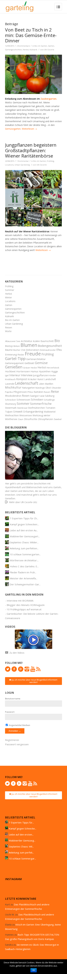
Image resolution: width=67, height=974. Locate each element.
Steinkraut (22, 407)
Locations (9, 165)
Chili (23, 349)
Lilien (41, 383)
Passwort (9, 711)
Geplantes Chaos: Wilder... (24, 542)
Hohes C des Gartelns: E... (24, 566)
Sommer (9, 290)
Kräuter (32, 379)
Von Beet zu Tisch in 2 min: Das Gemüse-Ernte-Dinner (31, 35)
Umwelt (17, 411)
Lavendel (9, 383)
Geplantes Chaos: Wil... (21, 846)
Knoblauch (10, 379)
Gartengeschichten (13, 49)
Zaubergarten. (48, 98)
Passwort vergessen (17, 744)
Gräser (26, 367)
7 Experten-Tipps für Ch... (24, 518)
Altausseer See (12, 341)
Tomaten (50, 407)
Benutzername (12, 698)
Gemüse (41, 362)
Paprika (9, 391)
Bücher (16, 349)
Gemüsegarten (13, 128)
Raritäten (38, 391)
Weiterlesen (29, 128)
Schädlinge (49, 399)
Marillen (49, 383)
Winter (8, 297)
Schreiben (37, 399)
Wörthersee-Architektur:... (24, 560)
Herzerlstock (53, 367)
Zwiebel (57, 419)
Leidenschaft (26, 383)
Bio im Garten (40, 46)
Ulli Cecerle (49, 49)
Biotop (9, 345)
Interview (27, 375)
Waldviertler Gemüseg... (22, 840)
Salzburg (49, 395)
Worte (8, 331)
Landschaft (50, 379)
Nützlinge (40, 387)
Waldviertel (49, 411)
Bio (57, 340)
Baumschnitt (47, 341)
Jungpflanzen (41, 375)
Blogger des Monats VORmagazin (26, 605)
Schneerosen (23, 399)
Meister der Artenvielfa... (23, 578)
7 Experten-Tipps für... (21, 822)
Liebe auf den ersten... (21, 834)
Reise (55, 391)
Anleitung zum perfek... (21, 852)
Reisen (8, 327)
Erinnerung (11, 354)
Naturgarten (28, 387)
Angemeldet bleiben (19, 725)
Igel (7, 375)
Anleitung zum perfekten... (24, 548)
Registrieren (12, 740)
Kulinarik (33, 49)
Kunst (40, 379)
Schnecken (10, 399)
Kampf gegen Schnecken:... (24, 524)
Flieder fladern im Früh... (23, 572)
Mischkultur (13, 387)
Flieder (21, 354)
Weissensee (25, 415)
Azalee (36, 341)
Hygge (54, 371)
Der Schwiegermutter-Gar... (25, 584)
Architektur (26, 341)
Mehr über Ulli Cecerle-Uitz (23, 502)
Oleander (56, 387)
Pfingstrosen (20, 391)
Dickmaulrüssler (48, 349)
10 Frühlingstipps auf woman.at (24, 609)
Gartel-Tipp (15, 358)
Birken (16, 346)
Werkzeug (38, 415)
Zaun (20, 419)
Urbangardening (33, 411)
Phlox (30, 391)
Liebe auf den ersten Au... (24, 530)
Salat (41, 395)
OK (33, 970)
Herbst (26, 49)
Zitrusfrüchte (30, 419)
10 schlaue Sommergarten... (25, 554)
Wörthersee (11, 419)
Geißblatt (29, 363)
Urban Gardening (22, 165)
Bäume (9, 349)
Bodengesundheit (50, 346)
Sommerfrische (41, 404)
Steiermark (10, 407)
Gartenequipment (14, 363)
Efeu (59, 350)
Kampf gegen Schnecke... (22, 828)
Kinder (52, 375)
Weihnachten (12, 415)
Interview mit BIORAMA (20, 600)
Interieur (14, 375)
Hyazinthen (45, 371)
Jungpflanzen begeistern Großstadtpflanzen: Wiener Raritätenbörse (30, 150)
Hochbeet (10, 371)
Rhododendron (13, 395)
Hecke (34, 367)
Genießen (13, 367)
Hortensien (23, 371)
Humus (34, 371)
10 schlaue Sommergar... (22, 858)
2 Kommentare (23, 46)
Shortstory (10, 403)
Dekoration (32, 349)
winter (47, 415)
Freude (33, 353)
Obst (48, 387)
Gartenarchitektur (36, 359)
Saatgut (34, 395)
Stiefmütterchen (36, 407)
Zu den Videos (16, 652)
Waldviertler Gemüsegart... (25, 536)
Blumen (28, 345)
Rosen (25, 395)
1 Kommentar (23, 161)
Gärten (51, 46)
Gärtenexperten (13, 308)
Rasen (47, 391)
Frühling (50, 161)
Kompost (21, 379)
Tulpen (9, 411)
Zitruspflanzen (45, 419)
